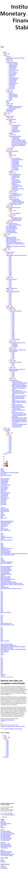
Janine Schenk (4, 496)
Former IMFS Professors (6, 574)
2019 (2, 595)
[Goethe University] (7, 876)
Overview (3, 507)
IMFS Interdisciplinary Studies (7, 579)
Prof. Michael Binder (5, 567)
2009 (2, 608)
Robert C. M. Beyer (5, 478)
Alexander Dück (4, 482)
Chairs (2, 527)
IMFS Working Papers (6, 578)
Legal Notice (3, 866)
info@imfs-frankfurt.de (9, 814)
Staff (2, 516)
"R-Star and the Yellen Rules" (7, 720)
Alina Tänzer (4, 500)
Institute (2, 470)
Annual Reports (4, 525)
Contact (2, 675)
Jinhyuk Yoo (3, 503)
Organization (3, 504)
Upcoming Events (5, 587)
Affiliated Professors (5, 572)
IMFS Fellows (4, 517)
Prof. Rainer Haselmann (6, 570)
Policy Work (3, 473)
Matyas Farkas (4, 483)
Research (3, 575)
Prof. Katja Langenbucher (6, 539)
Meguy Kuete (4, 490)
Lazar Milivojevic (5, 494)
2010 (2, 607)
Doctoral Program (5, 549)
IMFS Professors (4, 528)
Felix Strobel (3, 499)
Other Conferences (5, 650)
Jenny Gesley (4, 486)
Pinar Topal (3, 501)
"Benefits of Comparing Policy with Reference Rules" (13, 726)
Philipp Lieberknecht (5, 492)
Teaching (3, 536)
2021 (2, 620)
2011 (2, 605)
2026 (2, 615)
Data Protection (4, 868)
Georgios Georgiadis (5, 484)
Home (2, 468)
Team (2, 534)
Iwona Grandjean (4, 487)
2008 (2, 609)
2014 (2, 602)
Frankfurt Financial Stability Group (9, 645)
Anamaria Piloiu (4, 495)
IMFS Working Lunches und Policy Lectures (11, 588)
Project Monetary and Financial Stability (10, 472)
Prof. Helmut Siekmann (6, 563)
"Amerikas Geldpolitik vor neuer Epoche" (12, 728)
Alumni (2, 538)
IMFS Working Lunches (6, 851)
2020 (2, 622)
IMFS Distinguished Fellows (7, 521)
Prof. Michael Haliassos (6, 569)
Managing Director (5, 511)
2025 (2, 591)
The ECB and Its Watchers (7, 644)
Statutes (2, 514)
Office (2, 512)
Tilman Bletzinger (5, 479)
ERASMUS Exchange (6, 550)
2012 (2, 604)
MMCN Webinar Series (6, 623)
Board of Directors (5, 510)
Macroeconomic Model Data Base (8, 582)
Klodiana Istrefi (4, 488)
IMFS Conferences (5, 640)
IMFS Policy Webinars (6, 612)
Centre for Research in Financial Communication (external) (14, 553)
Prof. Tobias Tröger (5, 571)
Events (2, 585)
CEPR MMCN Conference (7, 648)
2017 (2, 598)
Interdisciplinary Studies (6, 846)
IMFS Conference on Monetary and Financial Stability (13, 646)
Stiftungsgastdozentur (5, 552)
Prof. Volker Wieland (5, 530)
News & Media (4, 651)
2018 (2, 596)
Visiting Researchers (5, 523)
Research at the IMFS (5, 576)
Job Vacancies (4, 526)
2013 (2, 603)
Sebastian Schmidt (5, 497)
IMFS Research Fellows (6, 522)
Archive (2, 654)
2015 (2, 600)
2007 (2, 611)
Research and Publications (6, 537)
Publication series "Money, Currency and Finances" (12, 584)
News (2, 543)
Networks (3, 515)
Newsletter (3, 674)
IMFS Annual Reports (6, 580)
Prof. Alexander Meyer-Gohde (7, 554)
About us (3, 471)
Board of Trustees (5, 508)
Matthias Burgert (4, 481)
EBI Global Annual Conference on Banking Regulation (13, 649)
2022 (2, 619)
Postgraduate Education (6, 475)
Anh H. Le (3, 491)
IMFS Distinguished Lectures (7, 624)
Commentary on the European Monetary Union (11, 583)
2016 (2, 599)
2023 (2, 594)
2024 (2, 593)
